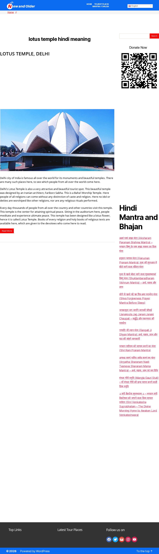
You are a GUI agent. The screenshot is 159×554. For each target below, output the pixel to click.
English (134, 6)
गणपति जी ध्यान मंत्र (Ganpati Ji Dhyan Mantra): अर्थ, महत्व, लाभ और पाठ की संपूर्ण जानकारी (138, 334)
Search (154, 36)
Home (89, 4)
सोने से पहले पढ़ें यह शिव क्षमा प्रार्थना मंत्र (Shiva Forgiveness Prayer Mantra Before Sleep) (138, 298)
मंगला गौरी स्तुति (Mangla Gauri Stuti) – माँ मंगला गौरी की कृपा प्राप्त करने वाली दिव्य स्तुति (139, 382)
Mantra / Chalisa (100, 6)
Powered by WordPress (35, 551)
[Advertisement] (79, 18)
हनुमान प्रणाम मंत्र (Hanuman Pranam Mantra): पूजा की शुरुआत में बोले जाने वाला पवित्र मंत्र (138, 262)
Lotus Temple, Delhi (25, 53)
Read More (7, 230)
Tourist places (101, 4)
